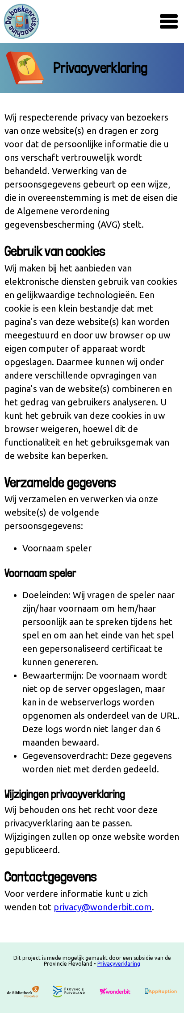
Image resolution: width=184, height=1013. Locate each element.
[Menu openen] (168, 21)
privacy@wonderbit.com (103, 907)
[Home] (21, 21)
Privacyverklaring (118, 964)
